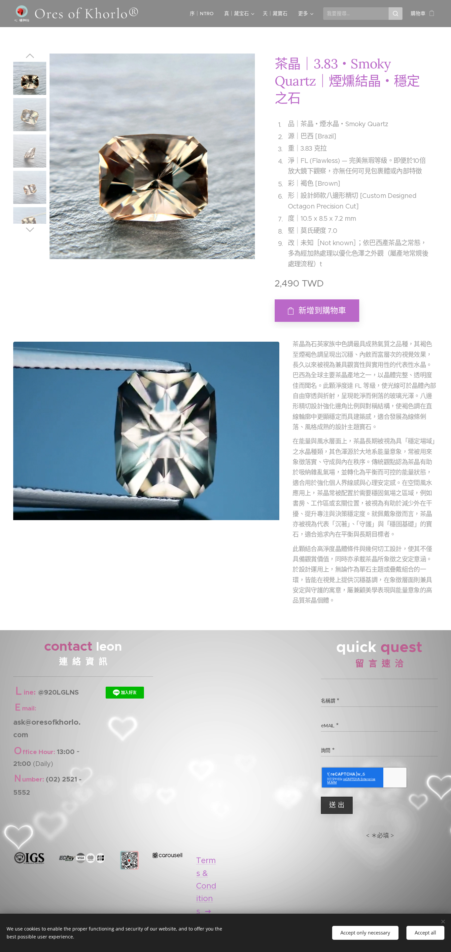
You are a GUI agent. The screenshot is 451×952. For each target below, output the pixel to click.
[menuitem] (203, 13)
